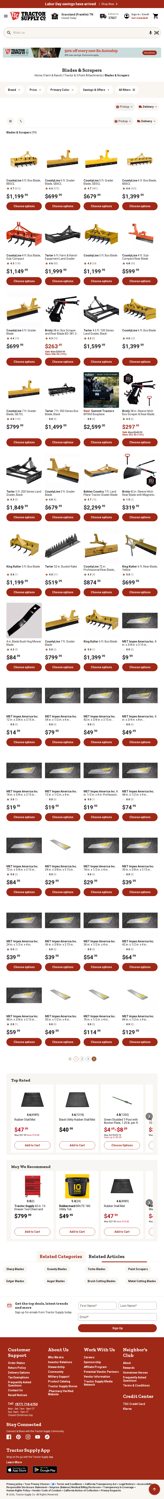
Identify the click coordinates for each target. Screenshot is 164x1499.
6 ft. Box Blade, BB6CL (139, 182)
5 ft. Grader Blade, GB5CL (98, 182)
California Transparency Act (100, 1484)
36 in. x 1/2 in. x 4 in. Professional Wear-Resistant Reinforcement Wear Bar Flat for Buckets (100, 943)
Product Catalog (59, 1381)
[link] (38, 75)
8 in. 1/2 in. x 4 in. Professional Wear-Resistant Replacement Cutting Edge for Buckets (101, 793)
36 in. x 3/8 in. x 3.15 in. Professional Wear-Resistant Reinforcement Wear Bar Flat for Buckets (61, 943)
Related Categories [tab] (61, 1256)
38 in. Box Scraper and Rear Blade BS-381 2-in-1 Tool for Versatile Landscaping (61, 332)
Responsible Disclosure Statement (26, 1487)
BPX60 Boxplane (99, 412)
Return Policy (17, 1367)
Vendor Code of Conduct (46, 1490)
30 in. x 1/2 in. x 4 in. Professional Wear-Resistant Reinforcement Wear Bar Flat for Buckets (61, 1018)
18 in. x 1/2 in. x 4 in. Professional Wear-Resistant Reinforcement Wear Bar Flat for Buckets (100, 868)
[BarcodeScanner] (156, 32)
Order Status (16, 1363)
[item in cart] (156, 16)
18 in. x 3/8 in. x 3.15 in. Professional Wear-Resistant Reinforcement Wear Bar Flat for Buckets (22, 793)
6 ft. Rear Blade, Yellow (140, 568)
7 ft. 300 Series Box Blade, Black (61, 412)
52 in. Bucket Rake (61, 566)
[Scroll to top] (154, 1489)
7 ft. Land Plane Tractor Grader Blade (101, 493)
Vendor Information (97, 1376)
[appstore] (17, 1469)
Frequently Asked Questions (19, 1384)
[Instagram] (28, 1436)
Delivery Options (19, 1372)
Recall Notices (17, 1395)
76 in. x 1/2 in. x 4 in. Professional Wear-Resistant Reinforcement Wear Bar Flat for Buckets (100, 1018)
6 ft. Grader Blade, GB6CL (60, 182)
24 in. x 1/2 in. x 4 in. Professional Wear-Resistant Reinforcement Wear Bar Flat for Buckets (22, 943)
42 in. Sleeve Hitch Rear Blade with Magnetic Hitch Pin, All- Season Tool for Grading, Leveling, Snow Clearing (139, 493)
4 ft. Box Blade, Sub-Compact (23, 257)
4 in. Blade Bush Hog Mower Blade (23, 643)
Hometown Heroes (135, 1372)
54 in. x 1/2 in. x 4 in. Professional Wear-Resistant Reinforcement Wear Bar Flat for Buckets (61, 718)
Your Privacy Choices (37, 1484)
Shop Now (107, 4)
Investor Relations (60, 1362)
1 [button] (76, 1058)
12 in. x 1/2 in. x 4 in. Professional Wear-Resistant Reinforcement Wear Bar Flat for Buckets (61, 793)
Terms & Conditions (136, 1385)
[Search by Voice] (150, 32)
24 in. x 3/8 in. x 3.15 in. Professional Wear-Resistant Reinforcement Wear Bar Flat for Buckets (61, 868)
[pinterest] (18, 1436)
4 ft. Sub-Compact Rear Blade (135, 257)
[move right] (149, 1116)
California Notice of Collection (81, 1490)
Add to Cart (32, 1145)
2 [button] (82, 1058)
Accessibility (144, 1484)
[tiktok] (47, 1436)
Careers (89, 1357)
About (127, 1363)
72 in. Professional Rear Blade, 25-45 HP (99, 568)
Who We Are (56, 1357)
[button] (116, 4)
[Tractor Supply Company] (28, 16)
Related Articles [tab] (107, 1256)
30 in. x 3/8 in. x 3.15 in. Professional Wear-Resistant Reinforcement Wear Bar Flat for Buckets (138, 868)
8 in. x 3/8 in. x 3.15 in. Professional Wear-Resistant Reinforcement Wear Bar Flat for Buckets (139, 643)
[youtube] (37, 1436)
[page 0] (70, 1058)
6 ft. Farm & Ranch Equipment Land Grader (61, 257)
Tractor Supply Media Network (98, 1383)
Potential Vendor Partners (101, 1371)
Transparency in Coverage (118, 1487)
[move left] (14, 1116)
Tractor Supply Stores (62, 1386)
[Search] (9, 33)
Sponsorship (92, 1362)
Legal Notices (127, 1484)
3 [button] (88, 1058)
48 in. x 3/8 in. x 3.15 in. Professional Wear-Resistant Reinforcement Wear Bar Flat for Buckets (22, 1018)
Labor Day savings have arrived (70, 4)
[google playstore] (45, 1469)
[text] (117, 75)
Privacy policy (14, 1484)
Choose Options (122, 1145)
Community (55, 1371)
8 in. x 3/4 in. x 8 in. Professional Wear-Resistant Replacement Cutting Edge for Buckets (139, 718)
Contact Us (15, 1390)
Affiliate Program (95, 1367)
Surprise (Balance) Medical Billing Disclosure (75, 1487)
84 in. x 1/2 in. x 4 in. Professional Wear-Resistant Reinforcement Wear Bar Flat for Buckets (138, 1018)
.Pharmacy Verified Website (60, 1392)
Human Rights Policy (18, 1490)
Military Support (58, 1376)
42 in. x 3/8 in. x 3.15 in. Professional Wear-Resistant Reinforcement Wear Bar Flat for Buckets (100, 718)
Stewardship (56, 1367)
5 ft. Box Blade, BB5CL (23, 182)
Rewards (129, 1367)
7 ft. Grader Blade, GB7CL (21, 412)
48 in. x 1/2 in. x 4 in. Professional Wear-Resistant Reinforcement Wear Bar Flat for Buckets (138, 793)
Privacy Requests (111, 1490)
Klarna (127, 1408)
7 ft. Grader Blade (60, 643)
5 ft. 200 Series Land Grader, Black (23, 493)
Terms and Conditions (69, 1484)
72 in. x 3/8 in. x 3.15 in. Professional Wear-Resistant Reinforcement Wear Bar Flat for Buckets (22, 868)
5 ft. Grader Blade (60, 493)
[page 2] (94, 1058)
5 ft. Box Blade (100, 255)
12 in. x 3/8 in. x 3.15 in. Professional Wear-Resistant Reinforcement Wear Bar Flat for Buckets (22, 718)
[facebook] (8, 1436)
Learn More (14, 1462)
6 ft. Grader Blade (21, 332)
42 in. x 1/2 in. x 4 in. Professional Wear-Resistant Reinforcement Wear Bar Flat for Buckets (138, 943)
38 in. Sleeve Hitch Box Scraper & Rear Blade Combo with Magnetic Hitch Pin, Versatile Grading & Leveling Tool (139, 412)
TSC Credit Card (134, 1404)
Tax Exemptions (18, 1377)
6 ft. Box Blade (139, 330)
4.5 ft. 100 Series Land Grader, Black (99, 332)
